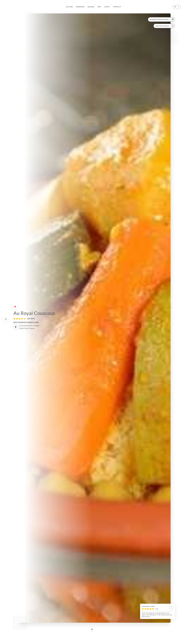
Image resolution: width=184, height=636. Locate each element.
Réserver (80, 7)
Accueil (69, 7)
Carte (107, 7)
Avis (99, 7)
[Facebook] (6, 319)
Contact (117, 7)
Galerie (90, 7)
